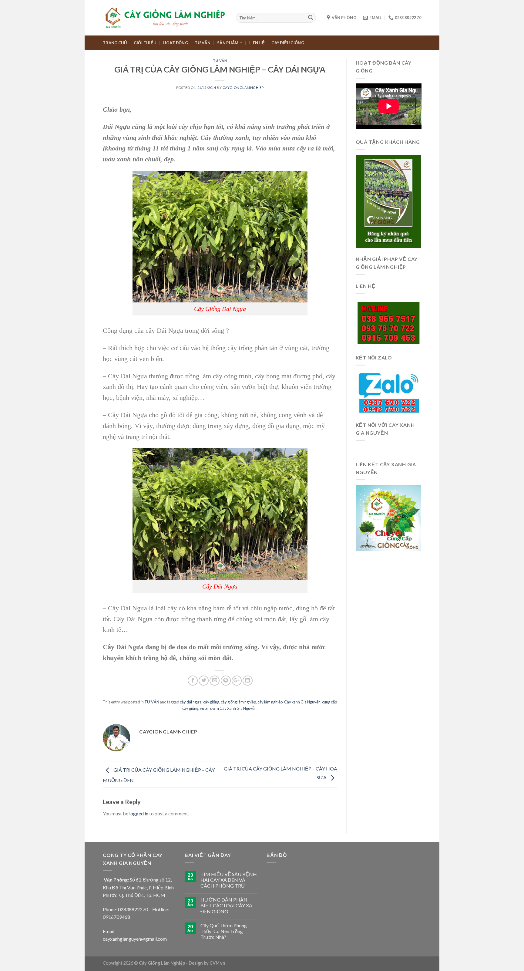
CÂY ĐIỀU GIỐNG (287, 42)
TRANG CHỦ (115, 42)
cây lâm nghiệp (270, 702)
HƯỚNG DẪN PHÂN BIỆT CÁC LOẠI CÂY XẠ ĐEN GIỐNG (226, 905)
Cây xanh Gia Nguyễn (302, 702)
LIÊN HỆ (257, 42)
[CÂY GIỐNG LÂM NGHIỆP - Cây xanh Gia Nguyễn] (165, 17)
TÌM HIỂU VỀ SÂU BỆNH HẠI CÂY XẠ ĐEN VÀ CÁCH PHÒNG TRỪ (228, 879)
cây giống (211, 702)
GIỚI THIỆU (145, 42)
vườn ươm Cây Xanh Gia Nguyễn (228, 708)
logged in (138, 813)
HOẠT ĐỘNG (175, 42)
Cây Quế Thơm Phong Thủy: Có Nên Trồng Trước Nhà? (223, 931)
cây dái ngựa (191, 702)
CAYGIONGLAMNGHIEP (243, 87)
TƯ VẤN (202, 42)
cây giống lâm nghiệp (238, 702)
